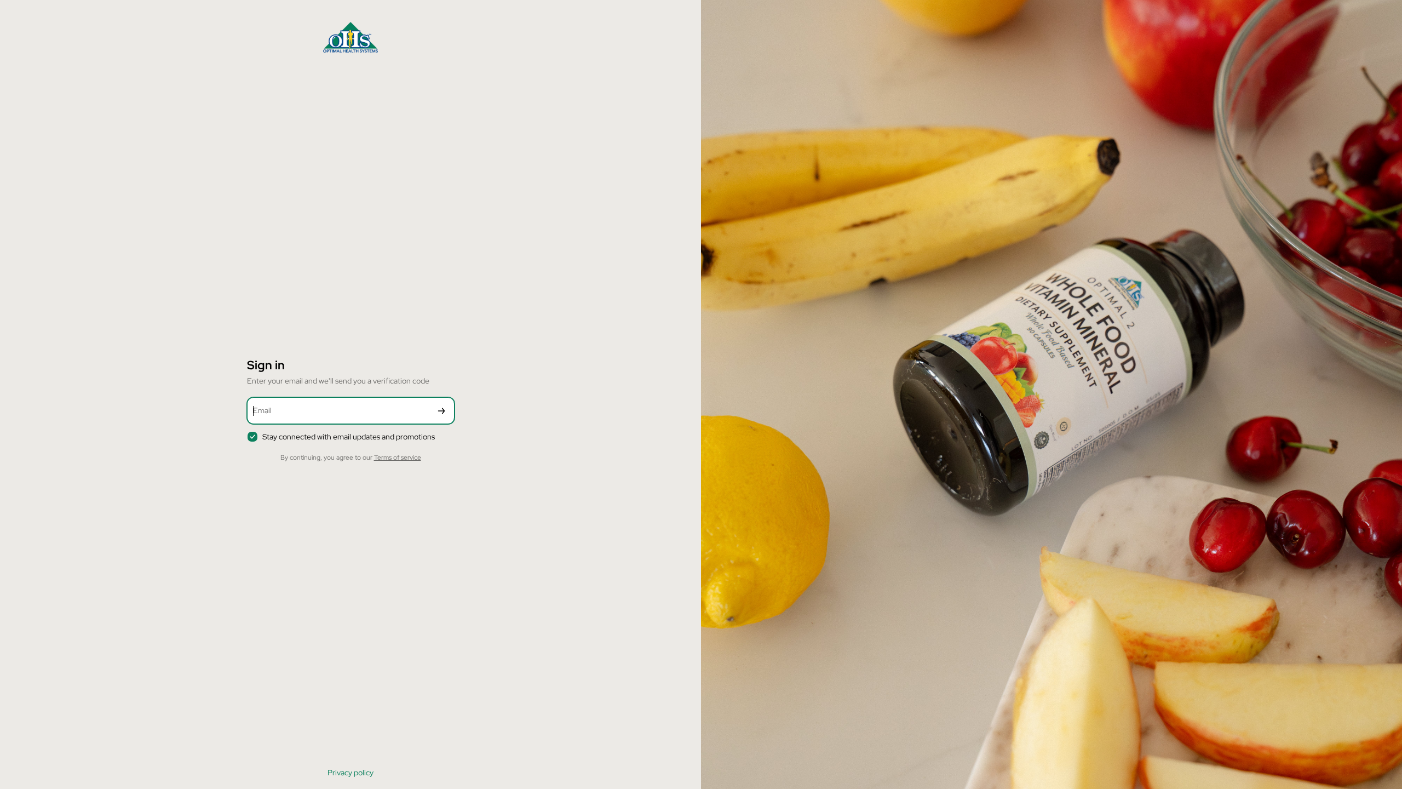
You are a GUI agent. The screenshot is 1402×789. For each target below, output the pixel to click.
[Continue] (441, 410)
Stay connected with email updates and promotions (348, 437)
